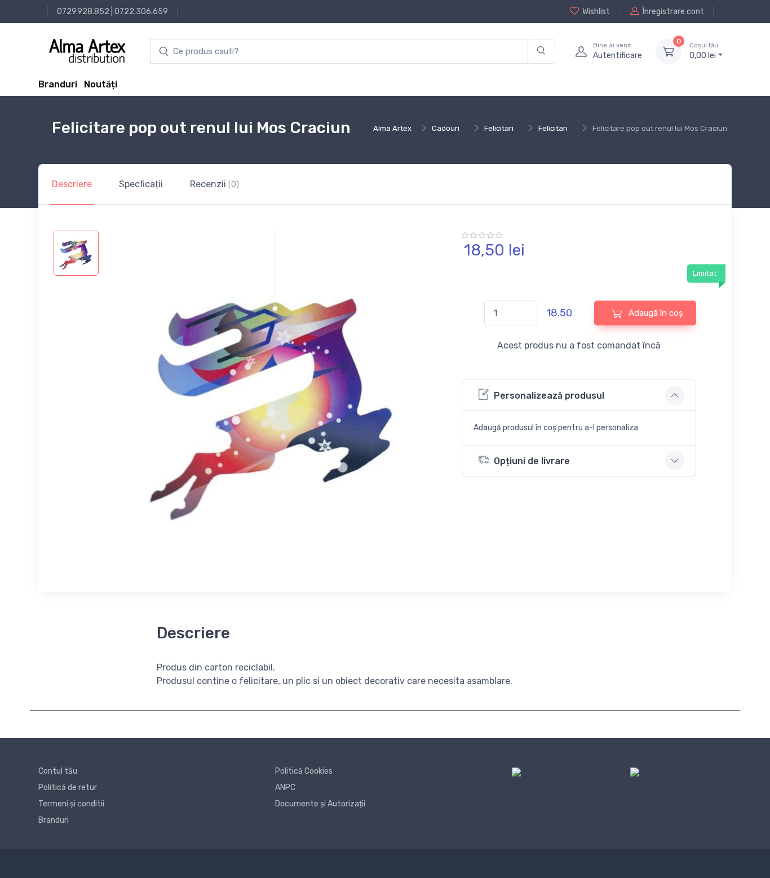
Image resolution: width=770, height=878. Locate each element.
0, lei (703, 51)
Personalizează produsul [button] (549, 395)
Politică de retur (67, 787)
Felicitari (499, 128)
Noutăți (100, 84)
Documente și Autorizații (320, 804)
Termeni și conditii (71, 804)
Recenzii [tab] (214, 184)
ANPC (285, 787)
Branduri (57, 84)
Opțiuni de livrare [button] (532, 461)
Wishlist (596, 11)
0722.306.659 (141, 11)
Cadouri (445, 128)
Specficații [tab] (141, 184)
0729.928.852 (83, 11)
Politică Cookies (304, 771)
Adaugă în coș (654, 313)
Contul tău (57, 771)
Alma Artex (392, 128)
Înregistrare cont (673, 11)
